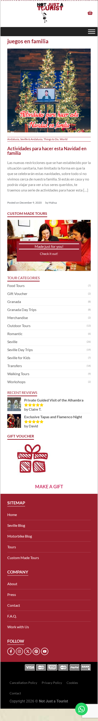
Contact (13, 605)
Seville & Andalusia (31, 139)
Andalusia (13, 139)
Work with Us (18, 627)
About (12, 584)
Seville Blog (16, 525)
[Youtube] (44, 651)
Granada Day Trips (21, 309)
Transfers (14, 365)
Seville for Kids (18, 357)
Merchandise (17, 317)
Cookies (72, 683)
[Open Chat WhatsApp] (81, 709)
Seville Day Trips (20, 349)
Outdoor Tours (19, 325)
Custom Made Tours (23, 557)
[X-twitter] (27, 651)
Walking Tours (18, 373)
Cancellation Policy (23, 683)
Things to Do (51, 139)
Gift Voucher (17, 293)
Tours (11, 547)
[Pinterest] (36, 651)
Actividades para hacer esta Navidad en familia (46, 151)
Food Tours (16, 285)
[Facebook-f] (11, 651)
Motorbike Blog (19, 536)
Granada (14, 301)
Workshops (16, 382)
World (63, 139)
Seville (12, 341)
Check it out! (49, 254)
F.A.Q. (12, 616)
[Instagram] (19, 651)
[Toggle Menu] (91, 31)
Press (11, 594)
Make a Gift (49, 486)
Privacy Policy (52, 683)
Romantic (14, 333)
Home (12, 514)
